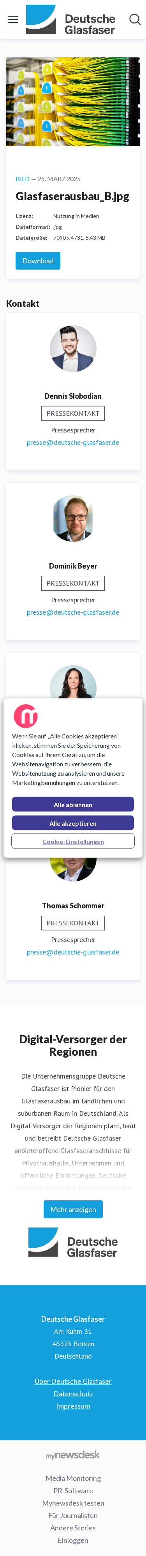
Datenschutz (73, 1393)
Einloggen (73, 1540)
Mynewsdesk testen (73, 1503)
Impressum (73, 1406)
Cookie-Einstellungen (73, 841)
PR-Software (73, 1490)
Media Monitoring (73, 1478)
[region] (73, 778)
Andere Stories (73, 1527)
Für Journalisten (73, 1515)
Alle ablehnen (73, 804)
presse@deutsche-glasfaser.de (73, 442)
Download (38, 260)
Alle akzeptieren (73, 823)
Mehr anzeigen (73, 1209)
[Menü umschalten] (13, 19)
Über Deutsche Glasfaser (73, 1381)
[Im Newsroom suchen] (135, 19)
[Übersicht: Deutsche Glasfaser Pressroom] (70, 19)
